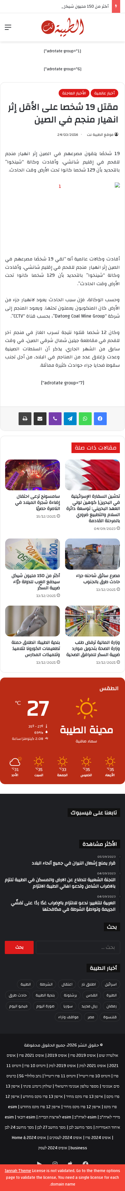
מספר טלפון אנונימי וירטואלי (77, 1086)
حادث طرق (18, 995)
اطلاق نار (88, 984)
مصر (91, 1016)
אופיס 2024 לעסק (52, 1148)
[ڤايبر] (55, 418)
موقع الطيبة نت (100, 134)
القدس (91, 995)
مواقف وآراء (68, 1016)
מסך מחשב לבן (80, 1127)
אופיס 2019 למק (62, 1066)
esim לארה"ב (85, 1117)
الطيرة (111, 995)
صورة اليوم (45, 1006)
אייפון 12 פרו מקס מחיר (82, 1107)
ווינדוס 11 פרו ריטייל (60, 1076)
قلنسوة (110, 1016)
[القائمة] (8, 29)
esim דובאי (26, 1117)
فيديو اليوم (18, 1006)
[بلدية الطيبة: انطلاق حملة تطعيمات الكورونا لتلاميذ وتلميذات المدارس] (32, 621)
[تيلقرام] (70, 418)
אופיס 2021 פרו (31, 1055)
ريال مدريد (89, 1006)
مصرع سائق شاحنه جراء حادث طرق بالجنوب (98, 579)
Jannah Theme (18, 1171)
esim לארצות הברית (54, 1117)
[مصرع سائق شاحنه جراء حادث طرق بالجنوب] (92, 554)
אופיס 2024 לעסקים (65, 1138)
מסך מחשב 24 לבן (19, 1127)
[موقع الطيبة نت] (62, 27)
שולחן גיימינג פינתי (37, 1086)
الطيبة (26, 984)
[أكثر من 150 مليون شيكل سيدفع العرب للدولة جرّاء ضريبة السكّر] (32, 554)
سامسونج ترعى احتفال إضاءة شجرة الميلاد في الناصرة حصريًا (37, 502)
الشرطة (46, 984)
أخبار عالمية (104, 93)
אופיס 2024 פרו (98, 1138)
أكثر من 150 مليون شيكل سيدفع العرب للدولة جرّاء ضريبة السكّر (36, 582)
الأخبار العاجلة (74, 93)
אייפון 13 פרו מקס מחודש (43, 1096)
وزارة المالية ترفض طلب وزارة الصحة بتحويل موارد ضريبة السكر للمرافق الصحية (93, 648)
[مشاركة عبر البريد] (40, 418)
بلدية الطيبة (45, 995)
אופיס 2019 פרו (83, 1055)
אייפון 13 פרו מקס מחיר (84, 1096)
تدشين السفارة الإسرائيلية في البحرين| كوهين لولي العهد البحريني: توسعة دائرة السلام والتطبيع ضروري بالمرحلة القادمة (93, 508)
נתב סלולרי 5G (30, 1076)
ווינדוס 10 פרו (35, 1066)
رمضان (111, 1006)
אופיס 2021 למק (92, 1066)
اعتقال (67, 984)
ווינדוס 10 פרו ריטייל (94, 1076)
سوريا (68, 1006)
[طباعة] (25, 418)
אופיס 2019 (57, 1055)
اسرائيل (111, 984)
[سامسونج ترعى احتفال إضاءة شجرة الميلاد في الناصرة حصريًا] (32, 475)
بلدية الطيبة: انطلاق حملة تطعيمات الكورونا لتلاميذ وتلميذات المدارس (36, 648)
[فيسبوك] (100, 418)
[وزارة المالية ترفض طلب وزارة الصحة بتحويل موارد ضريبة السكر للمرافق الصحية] (92, 621)
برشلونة (70, 995)
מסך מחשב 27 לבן (51, 1127)
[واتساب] (85, 418)
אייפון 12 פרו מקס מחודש (40, 1107)
